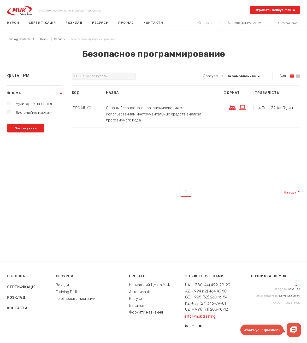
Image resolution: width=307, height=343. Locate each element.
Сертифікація (42, 22)
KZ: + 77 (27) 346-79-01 (205, 303)
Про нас (126, 22)
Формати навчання (146, 312)
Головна (16, 276)
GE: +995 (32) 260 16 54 (206, 297)
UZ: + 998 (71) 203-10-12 (206, 309)
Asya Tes (294, 289)
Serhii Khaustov (289, 295)
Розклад (74, 22)
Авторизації (139, 292)
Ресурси (100, 22)
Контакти (153, 22)
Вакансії (136, 305)
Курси (13, 22)
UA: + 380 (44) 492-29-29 (207, 285)
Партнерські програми (75, 298)
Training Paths (68, 292)
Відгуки (135, 298)
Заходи (62, 285)
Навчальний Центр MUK (149, 285)
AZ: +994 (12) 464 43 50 (206, 291)
